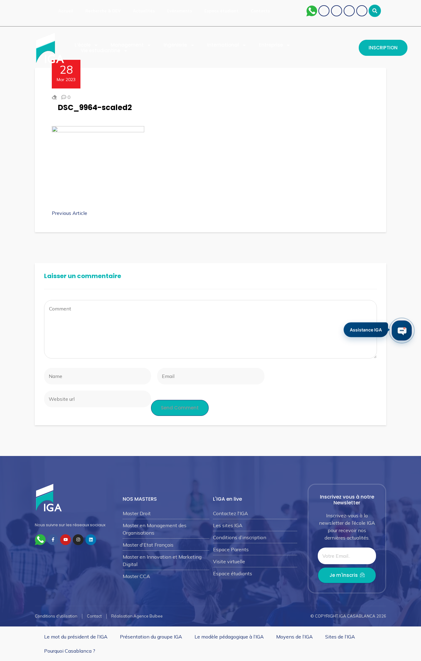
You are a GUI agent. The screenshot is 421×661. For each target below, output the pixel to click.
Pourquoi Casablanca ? (69, 651)
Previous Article (69, 213)
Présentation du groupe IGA (151, 637)
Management (127, 45)
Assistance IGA (366, 330)
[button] (374, 10)
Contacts (260, 10)
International (223, 45)
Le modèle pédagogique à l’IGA (229, 637)
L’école (83, 45)
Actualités (144, 10)
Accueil (65, 10)
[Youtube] (336, 10)
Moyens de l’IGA (294, 637)
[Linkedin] (361, 10)
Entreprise (271, 45)
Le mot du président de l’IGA (76, 637)
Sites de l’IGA (340, 637)
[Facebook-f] (52, 539)
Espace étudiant (221, 10)
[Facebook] (323, 10)
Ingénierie (175, 45)
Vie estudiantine (100, 50)
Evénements (179, 10)
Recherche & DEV (103, 10)
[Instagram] (349, 10)
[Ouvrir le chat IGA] (402, 331)
